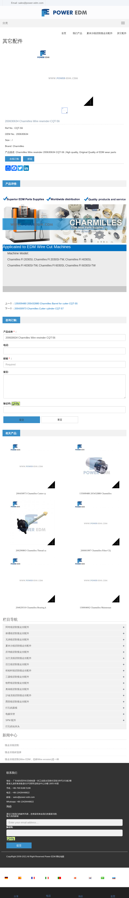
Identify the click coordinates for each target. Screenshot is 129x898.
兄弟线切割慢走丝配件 (17, 639)
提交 (21, 419)
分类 (5, 23)
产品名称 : (9, 331)
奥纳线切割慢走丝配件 (17, 689)
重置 (59, 419)
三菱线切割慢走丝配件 (17, 676)
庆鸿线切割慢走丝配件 (17, 652)
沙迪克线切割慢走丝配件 (18, 695)
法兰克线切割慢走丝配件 (18, 658)
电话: (6, 345)
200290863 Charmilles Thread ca (31, 550)
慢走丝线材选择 (13, 752)
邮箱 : (7, 358)
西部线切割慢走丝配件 (17, 701)
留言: (6, 372)
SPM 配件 (11, 720)
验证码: (7, 403)
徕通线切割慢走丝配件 (17, 633)
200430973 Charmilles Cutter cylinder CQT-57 (39, 308)
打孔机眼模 (11, 707)
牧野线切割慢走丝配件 (17, 683)
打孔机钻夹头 (13, 726)
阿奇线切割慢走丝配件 (17, 627)
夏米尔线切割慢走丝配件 (99, 33)
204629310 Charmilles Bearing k (31, 607)
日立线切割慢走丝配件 (17, 664)
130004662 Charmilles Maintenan (95, 607)
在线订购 (14, 159)
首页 (63, 33)
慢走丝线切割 (12, 745)
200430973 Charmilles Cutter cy (31, 493)
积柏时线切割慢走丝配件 (18, 670)
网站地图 (60, 856)
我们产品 (77, 33)
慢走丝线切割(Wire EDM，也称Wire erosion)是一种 (32, 759)
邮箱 (29, 159)
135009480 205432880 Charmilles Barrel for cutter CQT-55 (46, 303)
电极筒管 (10, 714)
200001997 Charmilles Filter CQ (96, 550)
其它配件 (121, 33)
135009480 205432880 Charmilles (95, 493)
